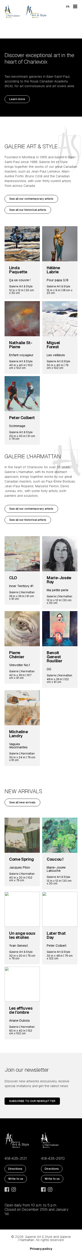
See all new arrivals (22, 802)
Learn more (17, 99)
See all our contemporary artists (31, 199)
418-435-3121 (16, 1158)
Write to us (15, 1179)
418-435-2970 (53, 1158)
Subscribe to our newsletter (32, 1101)
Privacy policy (41, 1248)
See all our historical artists (27, 210)
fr (67, 6)
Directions (15, 1169)
